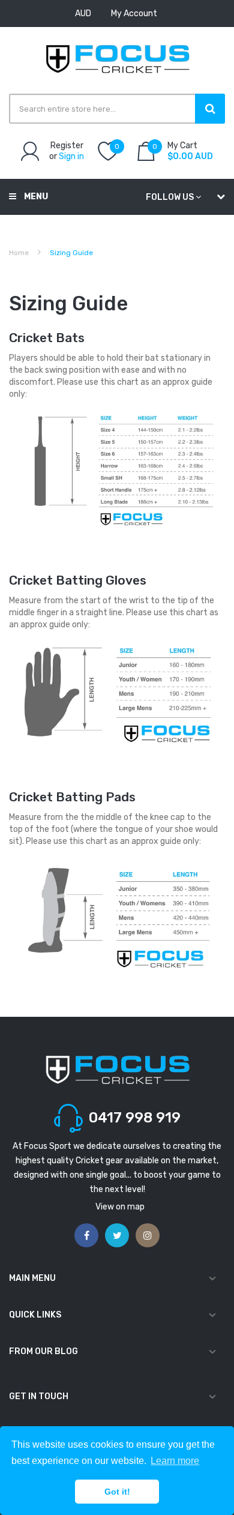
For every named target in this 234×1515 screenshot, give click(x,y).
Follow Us (170, 197)
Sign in (71, 156)
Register (66, 145)
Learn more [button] (175, 1461)
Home (19, 252)
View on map (120, 1207)
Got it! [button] (117, 1491)
